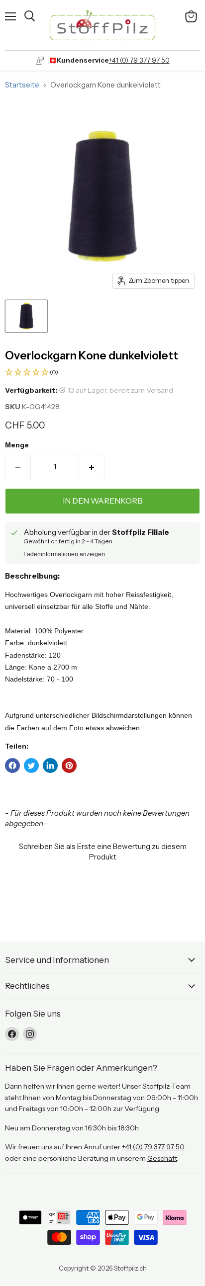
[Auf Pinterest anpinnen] (69, 765)
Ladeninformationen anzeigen (64, 554)
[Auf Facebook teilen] (12, 765)
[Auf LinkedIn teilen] (50, 765)
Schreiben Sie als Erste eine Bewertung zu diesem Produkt (103, 851)
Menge (17, 445)
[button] (102, 372)
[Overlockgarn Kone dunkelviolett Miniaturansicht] (26, 316)
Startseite (22, 85)
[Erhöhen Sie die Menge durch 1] (91, 467)
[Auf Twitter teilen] (31, 765)
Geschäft (162, 1158)
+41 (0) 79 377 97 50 (139, 60)
